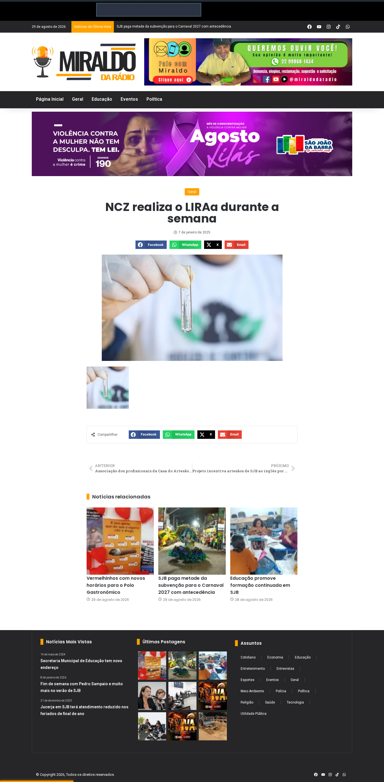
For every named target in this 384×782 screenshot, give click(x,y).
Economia (275, 657)
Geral (192, 192)
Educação (303, 657)
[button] (151, 245)
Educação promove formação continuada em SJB (260, 585)
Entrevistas (285, 669)
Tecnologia (295, 702)
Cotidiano (248, 657)
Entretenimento (253, 669)
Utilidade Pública (253, 714)
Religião (247, 702)
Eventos (272, 680)
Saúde (270, 702)
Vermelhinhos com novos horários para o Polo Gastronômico (116, 585)
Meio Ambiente (252, 691)
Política (304, 691)
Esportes (247, 680)
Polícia (281, 691)
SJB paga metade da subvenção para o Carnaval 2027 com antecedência (190, 585)
